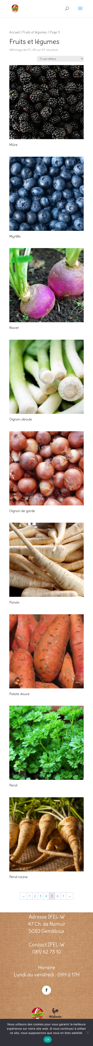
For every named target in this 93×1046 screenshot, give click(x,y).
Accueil (14, 32)
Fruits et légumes (34, 32)
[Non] (87, 1032)
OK (48, 1039)
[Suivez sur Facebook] (46, 990)
